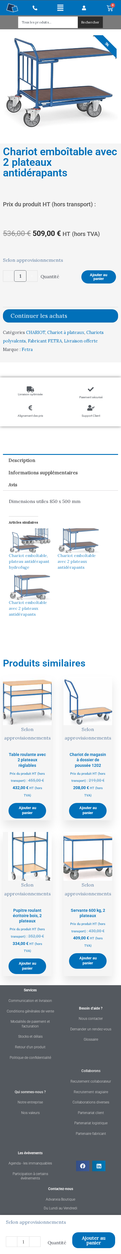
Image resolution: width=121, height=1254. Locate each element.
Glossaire (91, 1039)
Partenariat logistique (90, 1123)
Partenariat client (91, 1113)
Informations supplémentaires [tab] (43, 472)
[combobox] (48, 22)
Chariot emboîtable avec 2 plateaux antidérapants (77, 561)
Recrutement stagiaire (91, 1092)
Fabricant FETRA (45, 341)
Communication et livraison (30, 1001)
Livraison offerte (81, 341)
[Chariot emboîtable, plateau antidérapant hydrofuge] (30, 540)
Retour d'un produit (30, 1047)
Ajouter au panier (98, 277)
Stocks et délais (30, 1036)
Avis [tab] (13, 484)
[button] (60, 7)
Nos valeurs (30, 1113)
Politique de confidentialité (30, 1058)
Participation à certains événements (30, 1176)
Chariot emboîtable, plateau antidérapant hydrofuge (29, 561)
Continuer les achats (39, 315)
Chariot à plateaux (65, 332)
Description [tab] (22, 460)
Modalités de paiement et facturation (30, 1024)
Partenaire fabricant (91, 1134)
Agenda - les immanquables (30, 1163)
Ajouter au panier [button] (27, 810)
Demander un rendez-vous (90, 1029)
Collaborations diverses (91, 1102)
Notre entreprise (30, 1102)
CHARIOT (35, 332)
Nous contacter (91, 1019)
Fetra (27, 349)
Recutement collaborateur (90, 1081)
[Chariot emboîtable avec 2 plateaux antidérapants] (79, 540)
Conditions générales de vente (30, 1011)
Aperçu (27, 743)
